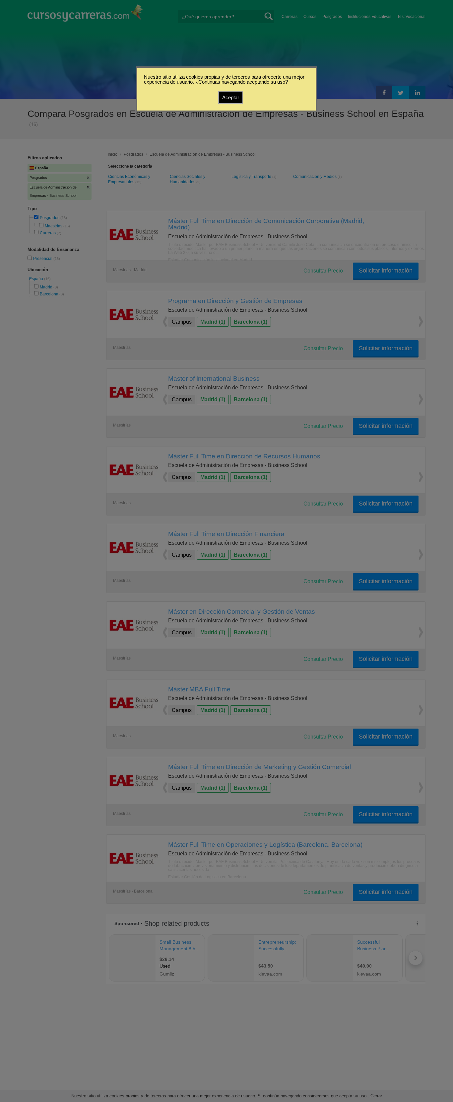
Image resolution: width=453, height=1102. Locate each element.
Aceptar (230, 97)
